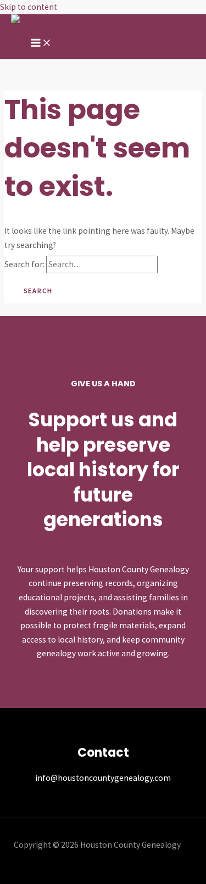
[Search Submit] (178, 265)
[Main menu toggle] (41, 43)
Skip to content (28, 7)
